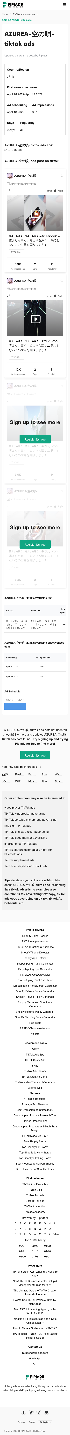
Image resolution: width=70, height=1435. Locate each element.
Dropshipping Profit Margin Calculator (35, 985)
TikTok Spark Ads (35, 1060)
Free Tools (35, 1023)
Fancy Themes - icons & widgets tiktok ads (35, 774)
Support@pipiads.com (35, 1353)
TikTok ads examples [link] (24, 14)
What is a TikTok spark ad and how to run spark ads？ (35, 1321)
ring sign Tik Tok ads (17, 825)
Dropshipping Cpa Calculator (35, 969)
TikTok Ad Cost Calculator (35, 974)
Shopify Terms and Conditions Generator (35, 1004)
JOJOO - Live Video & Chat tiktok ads (8, 781)
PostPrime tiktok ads (21, 774)
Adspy (35, 1049)
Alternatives (35, 1088)
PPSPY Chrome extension (35, 1028)
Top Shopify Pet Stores (35, 1147)
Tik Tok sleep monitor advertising (25, 837)
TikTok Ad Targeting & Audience (35, 947)
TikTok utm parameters (35, 941)
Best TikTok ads (35, 1201)
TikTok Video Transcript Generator (35, 1082)
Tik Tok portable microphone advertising (30, 819)
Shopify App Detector (35, 958)
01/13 (35, 1251)
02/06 (35, 1246)
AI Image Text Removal (35, 1104)
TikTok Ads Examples (35, 1184)
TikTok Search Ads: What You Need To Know (35, 1273)
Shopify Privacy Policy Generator (35, 991)
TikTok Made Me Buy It (35, 1136)
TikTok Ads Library (35, 1071)
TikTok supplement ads (19, 860)
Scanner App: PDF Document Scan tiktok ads (48, 774)
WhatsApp (35, 1358)
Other (55, 1234)
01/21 (22, 1251)
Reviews (35, 1093)
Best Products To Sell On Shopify (35, 1163)
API (35, 1364)
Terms (32, 1422)
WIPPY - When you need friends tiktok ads (21, 781)
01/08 (35, 1256)
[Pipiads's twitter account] (31, 1412)
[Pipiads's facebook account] (23, 1412)
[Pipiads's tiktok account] (38, 1412)
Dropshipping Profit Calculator (35, 980)
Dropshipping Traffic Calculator (35, 963)
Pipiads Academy (35, 1212)
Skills (35, 1065)
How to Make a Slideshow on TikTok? (35, 1328)
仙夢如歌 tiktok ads (8, 774)
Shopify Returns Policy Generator (35, 1012)
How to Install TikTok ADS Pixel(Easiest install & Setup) (35, 1335)
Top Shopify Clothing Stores (35, 1158)
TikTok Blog (35, 1190)
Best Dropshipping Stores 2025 (35, 1110)
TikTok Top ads (35, 1195)
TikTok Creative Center (35, 1076)
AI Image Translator (35, 1099)
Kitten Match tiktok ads (35, 781)
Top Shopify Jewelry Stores (35, 1152)
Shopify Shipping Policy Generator (35, 1017)
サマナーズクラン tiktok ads (48, 781)
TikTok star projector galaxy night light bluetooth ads (28, 851)
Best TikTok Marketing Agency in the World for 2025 (35, 1311)
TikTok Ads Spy (35, 1054)
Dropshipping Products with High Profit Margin (35, 1128)
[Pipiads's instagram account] (46, 1412)
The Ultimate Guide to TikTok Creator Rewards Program (35, 1292)
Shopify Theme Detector (35, 952)
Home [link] (5, 14)
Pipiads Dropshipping (35, 1121)
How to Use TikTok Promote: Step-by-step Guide (35, 1302)
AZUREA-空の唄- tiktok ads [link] (17, 19)
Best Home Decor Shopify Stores (35, 1169)
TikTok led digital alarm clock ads (25, 866)
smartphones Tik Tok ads (20, 843)
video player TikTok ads (19, 807)
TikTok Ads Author (35, 1206)
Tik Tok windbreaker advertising (25, 813)
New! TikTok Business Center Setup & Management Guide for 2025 (35, 1283)
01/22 (47, 1246)
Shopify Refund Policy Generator (35, 997)
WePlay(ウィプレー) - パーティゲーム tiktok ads (61, 774)
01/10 (47, 1251)
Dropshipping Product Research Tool (35, 1115)
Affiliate (35, 1034)
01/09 (22, 1256)
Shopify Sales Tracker (35, 936)
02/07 (22, 1246)
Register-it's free (35, 439)
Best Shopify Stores (35, 1141)
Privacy (21, 1422)
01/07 (47, 1256)
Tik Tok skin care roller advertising (26, 831)
